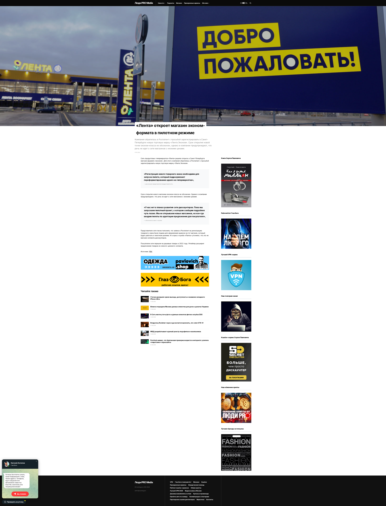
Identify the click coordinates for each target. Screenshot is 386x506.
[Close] (383, 2)
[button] (36, 461)
